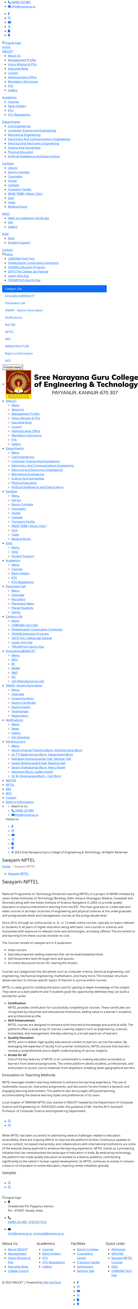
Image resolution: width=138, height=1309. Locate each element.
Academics (9, 97)
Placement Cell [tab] (15, 303)
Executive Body (18, 1267)
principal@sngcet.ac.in (48, 1234)
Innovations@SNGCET (20, 651)
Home (6, 47)
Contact (7, 250)
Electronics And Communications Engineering (43, 466)
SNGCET (7, 51)
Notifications (14, 720)
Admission (118, 1249)
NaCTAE (11, 780)
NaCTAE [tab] (10, 325)
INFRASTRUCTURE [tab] (17, 346)
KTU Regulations (53, 1262)
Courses (48, 1249)
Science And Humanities (28, 478)
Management (17, 1254)
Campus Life (14, 616)
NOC (9, 793)
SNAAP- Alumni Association (24, 685)
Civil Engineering (23, 457)
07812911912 (38, 1222)
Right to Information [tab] (19, 353)
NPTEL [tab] (9, 332)
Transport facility (88, 1262)
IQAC (5, 234)
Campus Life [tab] (13, 289)
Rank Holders (51, 1254)
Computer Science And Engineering (36, 461)
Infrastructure (15, 742)
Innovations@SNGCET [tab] (20, 296)
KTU (45, 1258)
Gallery (47, 1267)
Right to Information (20, 802)
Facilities (8, 163)
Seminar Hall (85, 1271)
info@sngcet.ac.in (20, 1234)
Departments (11, 122)
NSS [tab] (7, 339)
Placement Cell (16, 586)
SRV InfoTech (52, 1282)
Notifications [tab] (13, 317)
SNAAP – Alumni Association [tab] (24, 310)
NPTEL (10, 785)
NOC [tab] (8, 361)
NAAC (6, 214)
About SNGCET (18, 1249)
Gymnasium (85, 1267)
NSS (8, 789)
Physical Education (24, 483)
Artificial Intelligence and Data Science (37, 487)
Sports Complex (87, 1249)
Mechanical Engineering (28, 474)
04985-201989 (17, 1222)
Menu (15, 405)
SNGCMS (117, 1254)
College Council (18, 1271)
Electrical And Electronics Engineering (37, 470)
